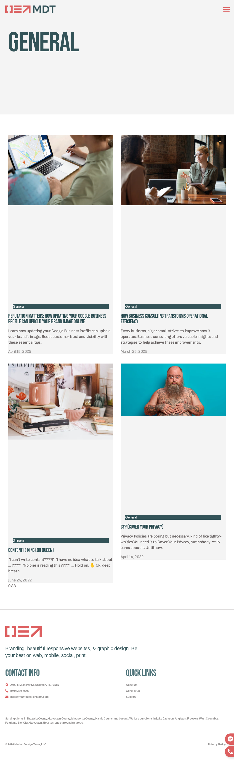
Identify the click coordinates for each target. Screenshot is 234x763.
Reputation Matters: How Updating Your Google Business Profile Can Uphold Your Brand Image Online (57, 319)
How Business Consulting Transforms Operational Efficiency (164, 319)
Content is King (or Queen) (31, 550)
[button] (226, 9)
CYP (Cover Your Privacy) (142, 527)
